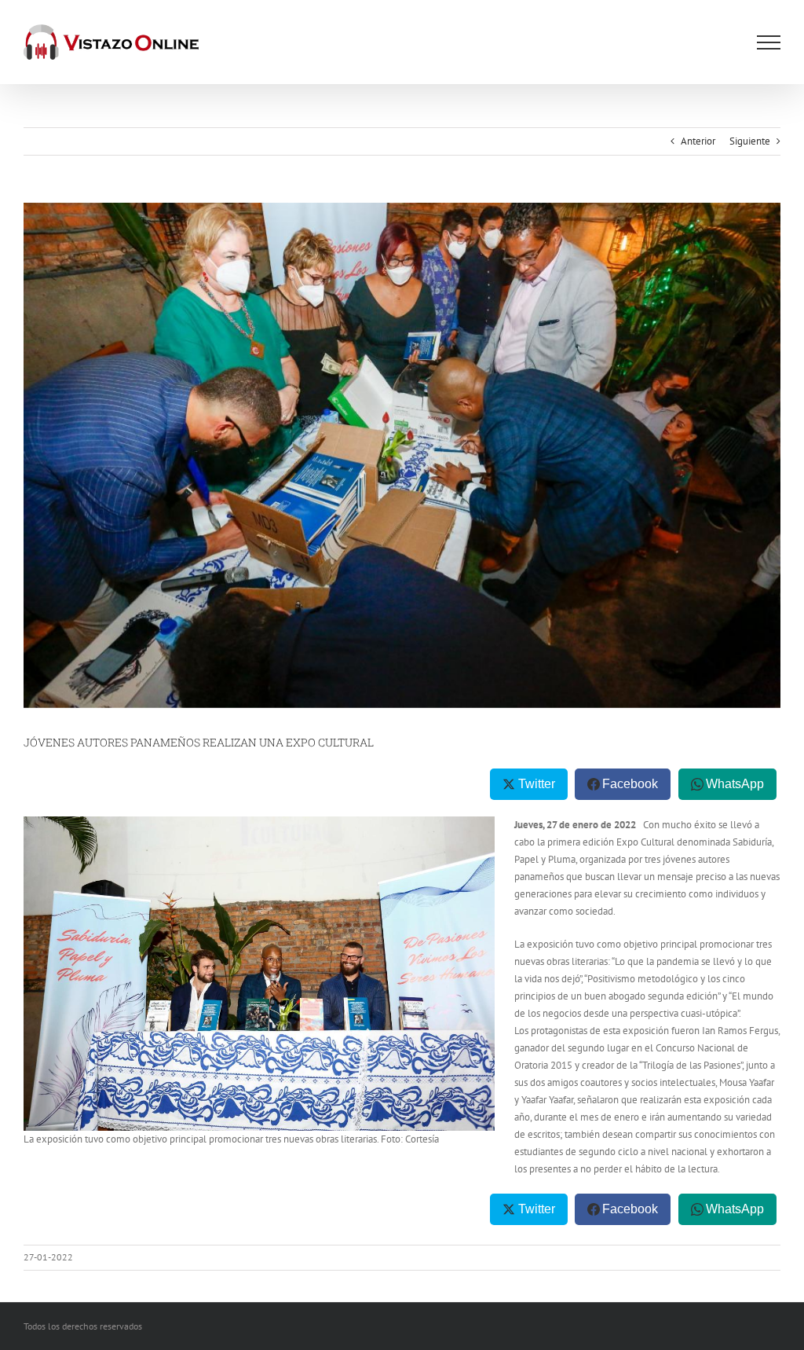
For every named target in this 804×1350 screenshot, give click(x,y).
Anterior (698, 141)
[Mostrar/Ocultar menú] (768, 42)
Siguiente (749, 141)
